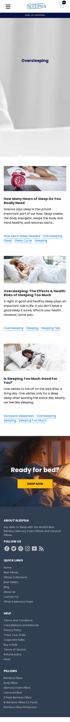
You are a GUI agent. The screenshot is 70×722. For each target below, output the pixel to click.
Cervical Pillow (13, 692)
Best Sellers (11, 582)
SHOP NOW (35, 484)
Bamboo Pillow (13, 678)
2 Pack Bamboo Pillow (18, 697)
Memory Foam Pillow (17, 688)
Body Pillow (11, 683)
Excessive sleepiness (19, 416)
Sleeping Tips (50, 328)
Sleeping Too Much (32, 420)
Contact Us (11, 597)
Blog (6, 587)
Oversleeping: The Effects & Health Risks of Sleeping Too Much (34, 293)
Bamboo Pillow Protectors (20, 707)
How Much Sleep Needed (22, 236)
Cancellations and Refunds (21, 625)
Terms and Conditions (18, 620)
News (7, 659)
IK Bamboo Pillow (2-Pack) (21, 702)
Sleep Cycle (23, 240)
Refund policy (12, 654)
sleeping (10, 420)
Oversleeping (52, 236)
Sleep (8, 240)
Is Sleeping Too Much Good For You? (30, 380)
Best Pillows (11, 572)
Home (8, 567)
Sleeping (41, 240)
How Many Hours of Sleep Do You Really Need (32, 200)
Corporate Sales (14, 640)
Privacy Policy (12, 630)
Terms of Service (15, 649)
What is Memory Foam (18, 602)
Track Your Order (15, 635)
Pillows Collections (15, 577)
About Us (9, 592)
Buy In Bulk (10, 645)
